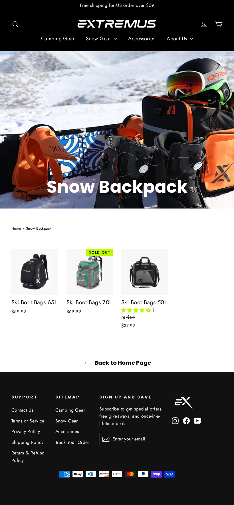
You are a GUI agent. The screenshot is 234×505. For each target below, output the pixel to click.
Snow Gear (99, 38)
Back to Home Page (122, 362)
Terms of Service (28, 421)
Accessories (141, 38)
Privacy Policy (25, 431)
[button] (136, 310)
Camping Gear (57, 38)
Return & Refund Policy (28, 456)
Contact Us (22, 410)
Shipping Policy (27, 442)
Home (16, 228)
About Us (178, 38)
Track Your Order (72, 442)
